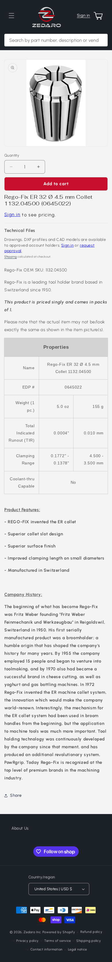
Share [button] (16, 795)
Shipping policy (88, 941)
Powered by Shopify (59, 932)
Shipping (10, 256)
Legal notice (77, 949)
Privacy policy (27, 941)
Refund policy (91, 932)
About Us (20, 828)
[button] (11, 15)
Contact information (46, 949)
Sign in (83, 15)
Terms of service (57, 941)
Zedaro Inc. (33, 932)
